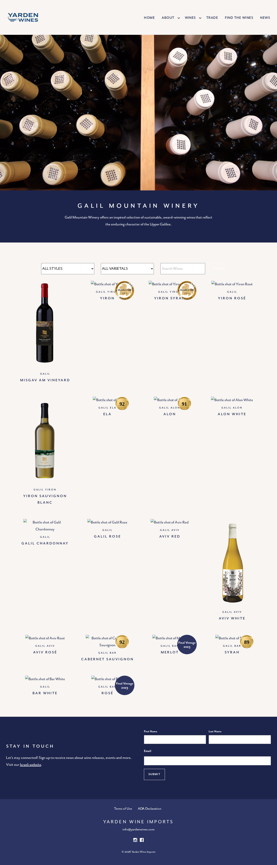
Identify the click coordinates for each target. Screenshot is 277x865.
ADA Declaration (149, 809)
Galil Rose (107, 536)
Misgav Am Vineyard (45, 380)
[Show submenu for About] (178, 17)
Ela (107, 414)
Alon (169, 414)
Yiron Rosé (232, 298)
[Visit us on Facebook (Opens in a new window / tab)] (142, 840)
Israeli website (30, 765)
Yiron (107, 298)
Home (149, 17)
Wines (190, 17)
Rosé (107, 693)
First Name (150, 731)
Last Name (215, 731)
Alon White (232, 414)
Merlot (170, 652)
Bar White (45, 693)
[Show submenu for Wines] (200, 17)
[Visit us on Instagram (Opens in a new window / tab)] (135, 840)
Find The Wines (239, 17)
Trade (212, 17)
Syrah (232, 652)
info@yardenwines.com (138, 829)
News (265, 17)
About (168, 17)
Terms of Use (123, 809)
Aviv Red (169, 536)
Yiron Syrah (169, 298)
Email (147, 751)
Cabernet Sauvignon (107, 659)
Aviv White (232, 618)
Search (219, 268)
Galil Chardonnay (45, 543)
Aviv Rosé (45, 652)
